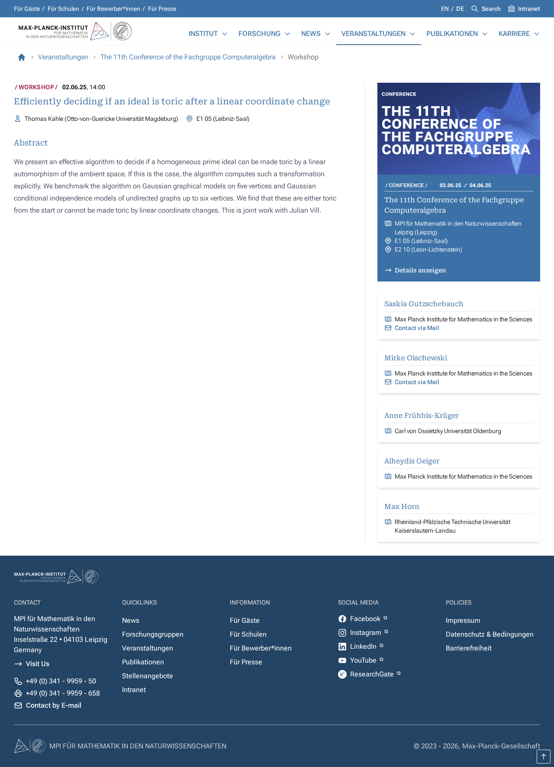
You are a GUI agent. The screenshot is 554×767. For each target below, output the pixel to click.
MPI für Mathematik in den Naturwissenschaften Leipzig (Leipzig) (458, 228)
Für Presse (162, 8)
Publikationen (452, 33)
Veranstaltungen (373, 33)
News (311, 33)
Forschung (259, 33)
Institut (203, 33)
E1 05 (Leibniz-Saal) (421, 240)
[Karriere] (536, 34)
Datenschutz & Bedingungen (490, 634)
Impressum (463, 620)
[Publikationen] (484, 34)
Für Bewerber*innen (113, 8)
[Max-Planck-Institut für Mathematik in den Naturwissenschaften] (21, 57)
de (460, 8)
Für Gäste (27, 8)
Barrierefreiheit (469, 648)
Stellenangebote (147, 676)
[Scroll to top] (544, 757)
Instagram (366, 632)
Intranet (529, 8)
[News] (327, 34)
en (445, 8)
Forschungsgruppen (153, 634)
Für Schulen (63, 8)
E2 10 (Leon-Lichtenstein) (428, 249)
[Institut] (224, 34)
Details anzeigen (420, 270)
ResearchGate (373, 674)
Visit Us (37, 664)
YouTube (364, 660)
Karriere (514, 33)
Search (491, 8)
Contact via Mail (417, 327)
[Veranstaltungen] (412, 34)
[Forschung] (287, 34)
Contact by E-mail (53, 705)
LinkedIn (364, 646)
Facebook (366, 619)
